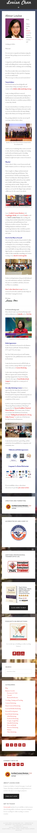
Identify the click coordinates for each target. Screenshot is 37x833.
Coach (26, 215)
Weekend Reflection (12, 697)
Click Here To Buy (18, 607)
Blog (6, 688)
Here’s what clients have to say (13, 289)
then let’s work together (20, 256)
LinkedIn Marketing (12, 723)
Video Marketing (11, 732)
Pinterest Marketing (12, 727)
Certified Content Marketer (16, 213)
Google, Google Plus (12, 721)
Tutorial (9, 695)
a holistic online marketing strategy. (22, 89)
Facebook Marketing (12, 718)
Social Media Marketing (11, 714)
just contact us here (23, 488)
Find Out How (11, 796)
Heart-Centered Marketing (12, 706)
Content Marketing (21, 368)
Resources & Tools (12, 693)
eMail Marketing (11, 716)
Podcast (9, 730)
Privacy (11, 827)
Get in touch (7, 807)
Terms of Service (22, 827)
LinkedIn (20, 314)
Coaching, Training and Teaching (14, 700)
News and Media (11, 725)
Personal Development (11, 711)
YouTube (29, 314)
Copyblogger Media (10, 215)
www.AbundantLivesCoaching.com (14, 39)
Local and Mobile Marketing (13, 708)
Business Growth (10, 691)
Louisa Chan (18, 2)
